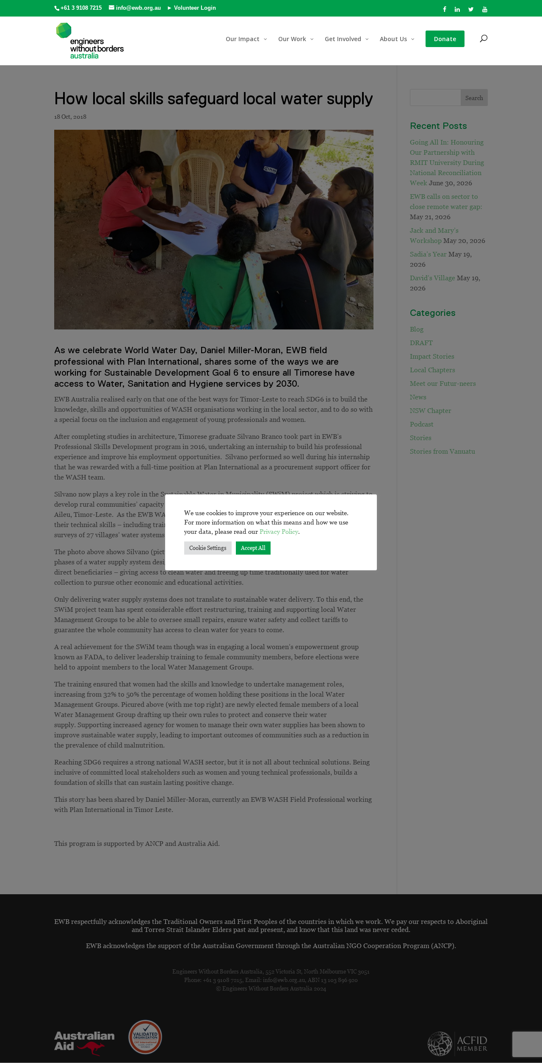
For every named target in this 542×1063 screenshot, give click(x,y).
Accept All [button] (253, 547)
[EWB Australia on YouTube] (485, 11)
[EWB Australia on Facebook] (445, 11)
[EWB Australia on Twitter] (471, 11)
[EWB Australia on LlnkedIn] (457, 11)
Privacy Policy (279, 531)
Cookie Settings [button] (208, 547)
